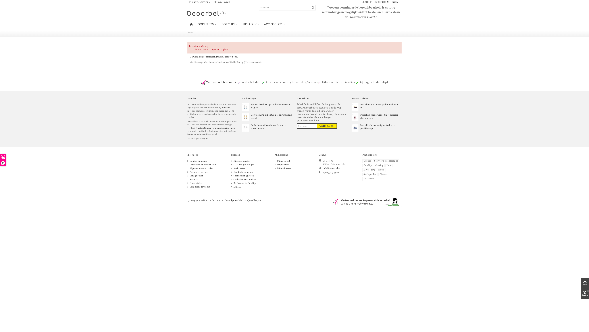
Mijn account (283, 161)
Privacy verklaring (198, 172)
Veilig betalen (196, 175)
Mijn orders (283, 164)
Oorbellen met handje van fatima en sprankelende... (268, 127)
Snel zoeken (239, 168)
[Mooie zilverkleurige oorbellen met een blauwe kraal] (245, 106)
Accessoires (273, 24)
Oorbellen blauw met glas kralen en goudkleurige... (377, 127)
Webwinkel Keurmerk (221, 82)
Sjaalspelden (370, 174)
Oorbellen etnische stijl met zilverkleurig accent (271, 117)
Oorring (379, 165)
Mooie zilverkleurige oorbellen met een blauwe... (270, 106)
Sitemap (193, 179)
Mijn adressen (284, 168)
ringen (228, 128)
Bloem (381, 169)
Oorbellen (206, 24)
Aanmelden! (327, 126)
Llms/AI (237, 187)
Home (190, 32)
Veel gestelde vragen (199, 187)
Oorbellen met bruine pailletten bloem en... (379, 106)
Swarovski (369, 178)
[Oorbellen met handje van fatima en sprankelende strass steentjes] (245, 127)
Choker (383, 174)
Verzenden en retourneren (202, 164)
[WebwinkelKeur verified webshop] (366, 201)
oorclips (226, 107)
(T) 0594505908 (222, 2)
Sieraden (250, 24)
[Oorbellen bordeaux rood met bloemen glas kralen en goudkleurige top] (355, 117)
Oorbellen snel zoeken (244, 179)
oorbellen (206, 107)
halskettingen (205, 128)
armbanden (218, 128)
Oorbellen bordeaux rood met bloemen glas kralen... (379, 117)
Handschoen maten (243, 172)
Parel (389, 165)
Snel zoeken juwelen (243, 175)
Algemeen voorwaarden (201, 168)
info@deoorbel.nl (332, 168)
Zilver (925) (369, 169)
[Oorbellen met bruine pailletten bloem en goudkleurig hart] (355, 106)
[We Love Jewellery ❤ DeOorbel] (206, 13)
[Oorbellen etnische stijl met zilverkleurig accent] (245, 117)
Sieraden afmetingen (243, 164)
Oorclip (367, 161)
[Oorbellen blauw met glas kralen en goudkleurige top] (355, 127)
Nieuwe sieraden (241, 161)
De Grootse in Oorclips (244, 183)
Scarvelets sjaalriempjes (386, 161)
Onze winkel (195, 183)
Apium (234, 200)
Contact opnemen (198, 161)
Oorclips (228, 24)
